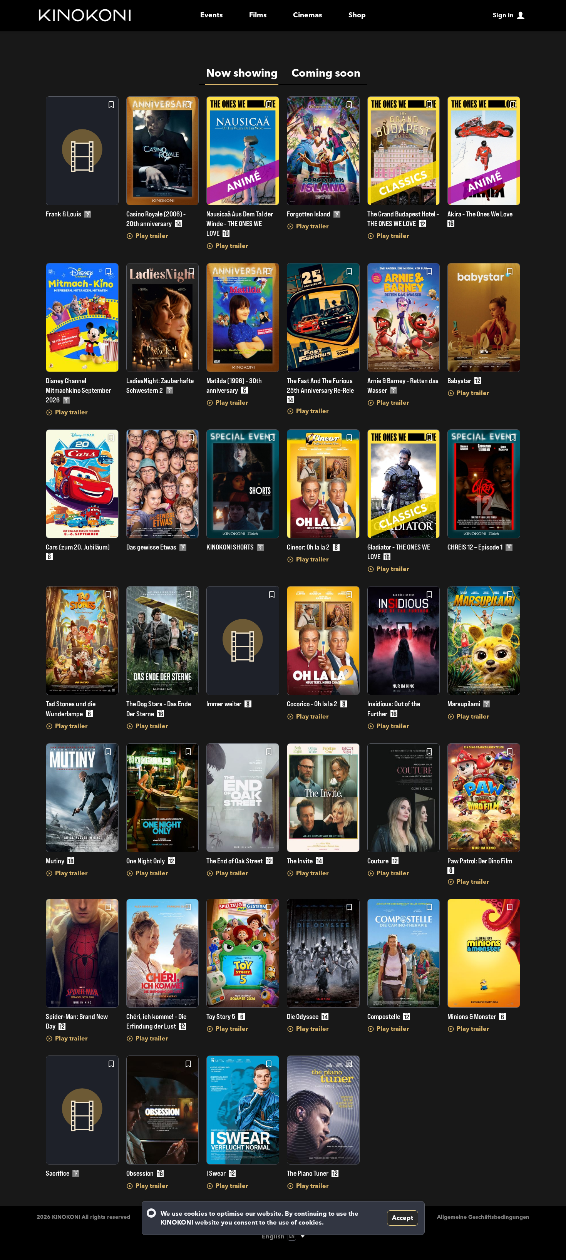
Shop (357, 15)
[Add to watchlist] (111, 104)
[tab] (242, 73)
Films (258, 15)
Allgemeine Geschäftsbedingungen (483, 1217)
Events (211, 15)
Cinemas (307, 15)
